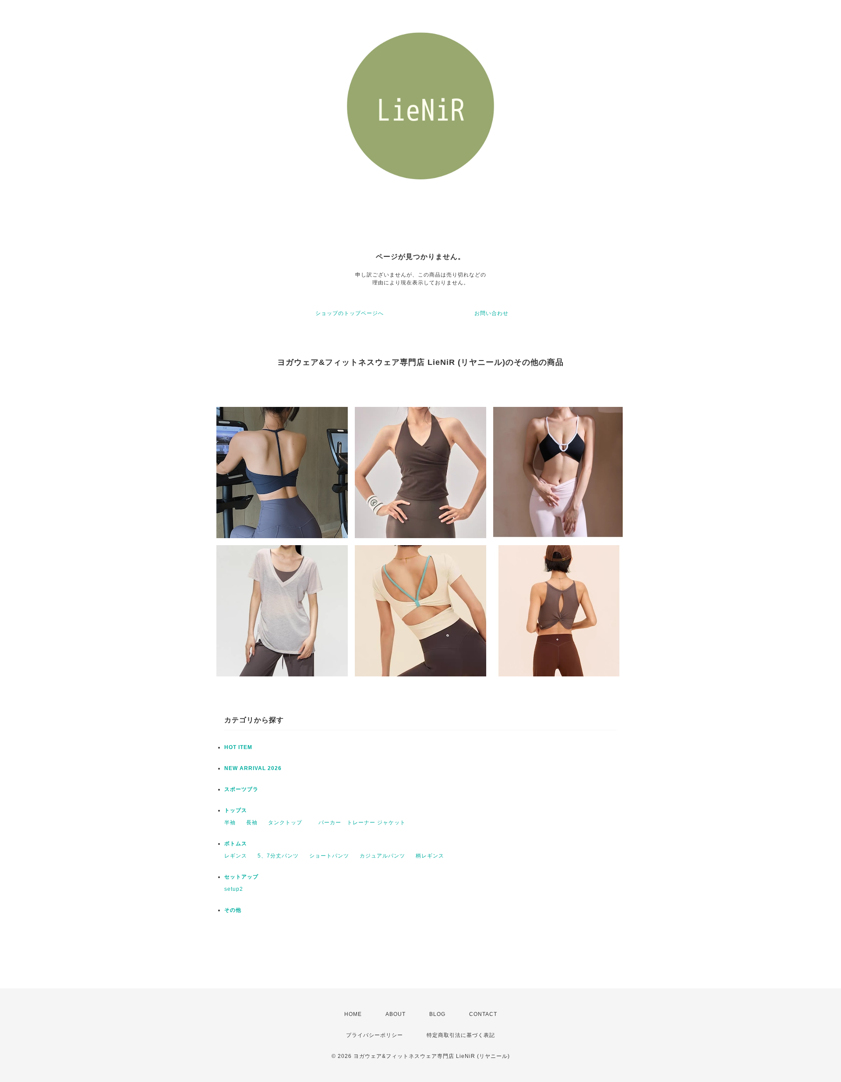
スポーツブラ (241, 789)
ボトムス (235, 843)
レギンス (235, 856)
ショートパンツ (329, 856)
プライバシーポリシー (374, 1035)
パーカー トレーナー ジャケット (359, 822)
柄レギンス (430, 856)
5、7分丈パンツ (278, 856)
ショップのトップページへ (349, 313)
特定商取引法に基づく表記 (461, 1035)
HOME (353, 1014)
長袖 (252, 822)
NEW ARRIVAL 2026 (253, 768)
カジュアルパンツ (382, 856)
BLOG (437, 1014)
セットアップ (241, 877)
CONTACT (483, 1014)
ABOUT (395, 1014)
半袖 (230, 822)
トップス (235, 810)
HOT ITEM (238, 747)
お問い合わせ (491, 313)
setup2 (233, 889)
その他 (232, 910)
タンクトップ (285, 822)
